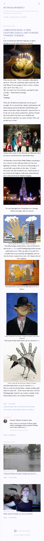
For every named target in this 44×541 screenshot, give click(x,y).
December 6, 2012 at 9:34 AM (19, 430)
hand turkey (31, 406)
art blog (14, 248)
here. (38, 341)
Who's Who (15, 17)
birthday (10, 406)
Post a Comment (9, 435)
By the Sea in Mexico (13, 7)
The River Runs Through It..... (20, 473)
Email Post (12, 404)
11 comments (12, 477)
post (20, 88)
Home (6, 17)
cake (15, 406)
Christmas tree (21, 406)
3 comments (12, 517)
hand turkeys (7, 409)
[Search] (39, 3)
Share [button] (5, 404)
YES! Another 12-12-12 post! (18, 513)
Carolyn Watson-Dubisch (19, 420)
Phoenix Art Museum (27, 409)
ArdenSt (27, 535)
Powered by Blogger (23, 531)
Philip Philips (16, 409)
